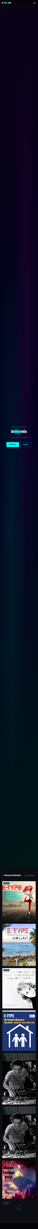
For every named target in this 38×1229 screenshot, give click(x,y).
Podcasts (12, 444)
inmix (6, 3)
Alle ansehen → (30, 875)
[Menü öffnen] (34, 3)
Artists (26, 444)
